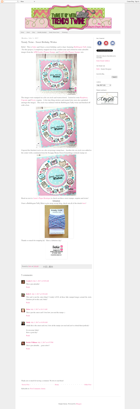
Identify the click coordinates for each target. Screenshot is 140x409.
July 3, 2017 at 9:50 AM (39, 294)
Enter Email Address (103, 61)
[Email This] (44, 267)
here (84, 203)
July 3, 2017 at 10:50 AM (39, 322)
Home (22, 32)
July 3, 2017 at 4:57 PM (45, 342)
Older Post (87, 384)
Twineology (65, 32)
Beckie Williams (31, 342)
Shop (33, 32)
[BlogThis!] (46, 267)
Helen (28, 309)
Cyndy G (29, 281)
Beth (98, 69)
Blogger (78, 404)
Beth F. (28, 294)
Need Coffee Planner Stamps (69, 52)
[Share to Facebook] (50, 267)
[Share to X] (48, 267)
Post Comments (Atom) (37, 388)
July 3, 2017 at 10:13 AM (39, 309)
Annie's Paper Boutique (41, 198)
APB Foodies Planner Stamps (44, 52)
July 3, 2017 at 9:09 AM (41, 281)
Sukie (34, 47)
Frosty (33, 100)
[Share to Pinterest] (52, 267)
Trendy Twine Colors (54, 32)
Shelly (28, 322)
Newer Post (25, 384)
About (28, 32)
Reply (28, 287)
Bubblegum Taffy (80, 47)
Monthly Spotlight (42, 32)
